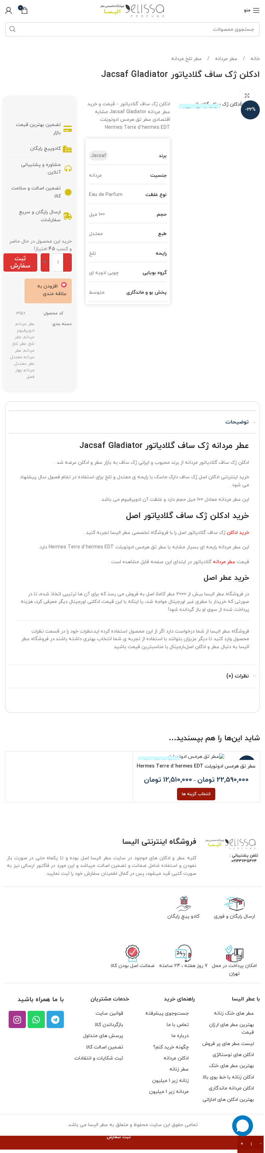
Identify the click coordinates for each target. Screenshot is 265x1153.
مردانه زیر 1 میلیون (169, 1091)
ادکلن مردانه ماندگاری (231, 1088)
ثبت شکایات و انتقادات (98, 1058)
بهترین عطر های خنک (231, 1066)
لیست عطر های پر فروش (228, 1043)
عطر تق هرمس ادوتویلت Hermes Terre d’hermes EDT (196, 766)
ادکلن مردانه (176, 1058)
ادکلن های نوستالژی (233, 1055)
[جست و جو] (12, 29)
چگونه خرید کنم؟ (171, 1047)
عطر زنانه (179, 1069)
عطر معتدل (25, 364)
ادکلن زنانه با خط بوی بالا (228, 1077)
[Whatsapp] (36, 1019)
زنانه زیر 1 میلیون (170, 1080)
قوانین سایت (109, 1013)
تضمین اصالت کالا (104, 1047)
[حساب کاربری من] (9, 10)
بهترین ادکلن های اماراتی (228, 1099)
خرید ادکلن (238, 532)
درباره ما (180, 1036)
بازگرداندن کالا (109, 1025)
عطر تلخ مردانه (186, 59)
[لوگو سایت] (133, 10)
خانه (254, 59)
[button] (47, 290)
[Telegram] (55, 1019)
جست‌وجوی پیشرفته (167, 1013)
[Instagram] (17, 1019)
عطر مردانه (225, 59)
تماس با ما (178, 1025)
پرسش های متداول (103, 1036)
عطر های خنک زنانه (234, 1013)
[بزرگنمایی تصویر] (247, 96)
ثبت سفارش (20, 262)
